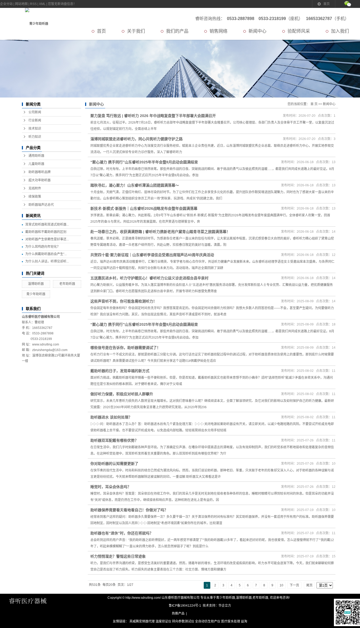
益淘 (244, 621)
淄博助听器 (36, 284)
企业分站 (6, 4)
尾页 (309, 585)
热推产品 (178, 613)
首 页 (314, 104)
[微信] (347, 4)
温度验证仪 (163, 621)
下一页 (294, 585)
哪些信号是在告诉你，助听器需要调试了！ (125, 347)
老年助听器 (67, 284)
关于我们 (136, 31)
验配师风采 (299, 31)
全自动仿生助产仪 (207, 621)
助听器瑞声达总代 (41, 205)
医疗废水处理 (230, 621)
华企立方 (224, 605)
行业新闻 (34, 120)
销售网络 (218, 31)
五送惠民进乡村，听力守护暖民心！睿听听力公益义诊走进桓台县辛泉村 (149, 278)
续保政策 (34, 196)
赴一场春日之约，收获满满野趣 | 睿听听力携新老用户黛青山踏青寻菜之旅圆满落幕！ (160, 232)
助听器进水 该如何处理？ (111, 417)
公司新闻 (34, 112)
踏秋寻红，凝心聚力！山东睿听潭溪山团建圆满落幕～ (134, 185)
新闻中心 (257, 31)
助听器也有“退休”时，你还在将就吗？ (121, 533)
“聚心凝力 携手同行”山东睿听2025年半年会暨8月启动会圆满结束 (144, 162)
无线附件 (34, 188)
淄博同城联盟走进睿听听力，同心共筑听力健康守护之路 (136, 139)
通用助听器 (36, 156)
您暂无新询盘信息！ (62, 4)
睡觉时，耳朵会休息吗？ (110, 487)
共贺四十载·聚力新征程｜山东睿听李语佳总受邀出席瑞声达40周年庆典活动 (152, 255)
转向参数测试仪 (183, 621)
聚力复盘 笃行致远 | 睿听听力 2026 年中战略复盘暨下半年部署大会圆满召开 (153, 116)
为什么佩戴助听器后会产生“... (46, 254)
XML (42, 4)
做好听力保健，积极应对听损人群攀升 (121, 394)
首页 (326, 4)
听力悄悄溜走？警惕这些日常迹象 (118, 556)
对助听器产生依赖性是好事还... (47, 239)
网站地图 (21, 4)
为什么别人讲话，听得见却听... (47, 261)
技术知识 (34, 128)
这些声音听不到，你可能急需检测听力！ (123, 301)
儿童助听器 (36, 164)
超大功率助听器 (39, 180)
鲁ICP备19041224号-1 (185, 605)
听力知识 (34, 137)
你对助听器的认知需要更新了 (114, 463)
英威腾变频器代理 (142, 621)
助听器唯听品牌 (39, 172)
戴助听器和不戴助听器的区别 (45, 232)
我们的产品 (177, 31)
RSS (33, 4)
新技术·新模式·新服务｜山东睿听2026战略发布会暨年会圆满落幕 (143, 208)
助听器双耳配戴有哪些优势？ (114, 440)
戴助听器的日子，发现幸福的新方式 (119, 371)
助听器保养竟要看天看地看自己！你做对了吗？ (129, 510)
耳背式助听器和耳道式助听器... (47, 224)
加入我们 (340, 31)
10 (281, 585)
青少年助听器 (35, 294)
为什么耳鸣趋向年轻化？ (42, 247)
